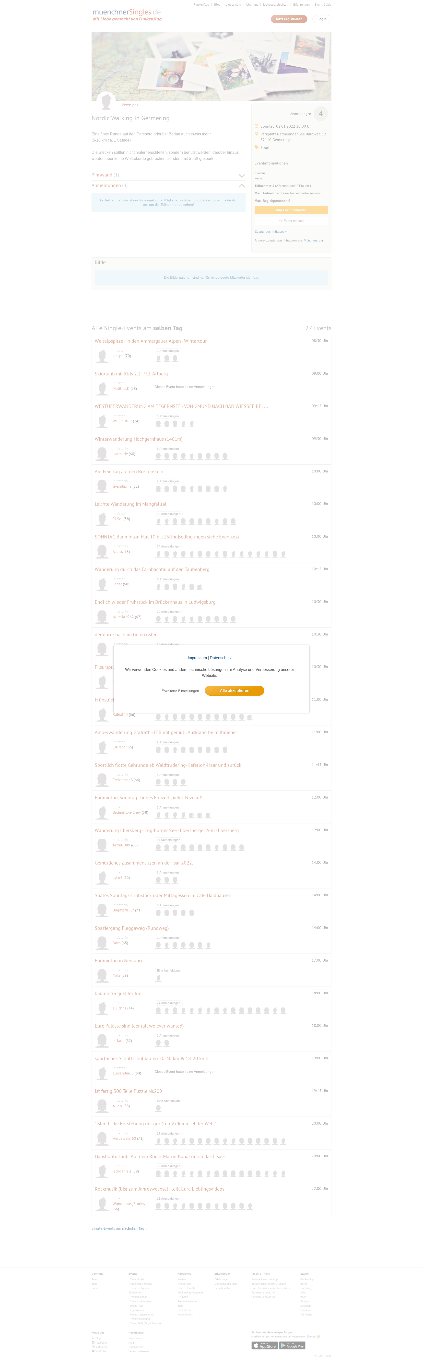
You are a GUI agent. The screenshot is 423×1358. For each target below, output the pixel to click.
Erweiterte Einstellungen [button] (180, 691)
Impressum (197, 658)
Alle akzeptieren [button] (234, 691)
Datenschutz (221, 658)
